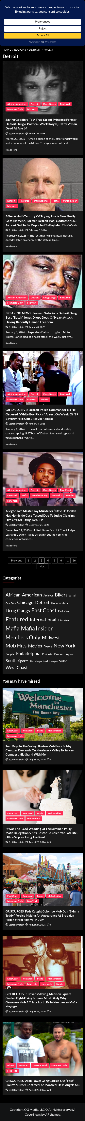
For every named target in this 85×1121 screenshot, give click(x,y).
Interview (63, 620)
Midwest (31, 109)
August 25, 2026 (37, 842)
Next (42, 566)
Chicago (25, 602)
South (11, 660)
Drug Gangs (49, 104)
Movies (44, 399)
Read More (11, 149)
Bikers (61, 594)
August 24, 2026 (37, 924)
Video (63, 661)
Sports (23, 661)
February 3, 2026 (38, 230)
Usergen (53, 661)
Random (59, 654)
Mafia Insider (70, 200)
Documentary (59, 603)
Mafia (56, 200)
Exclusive (63, 611)
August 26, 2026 (37, 759)
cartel (72, 595)
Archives (48, 595)
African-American (16, 104)
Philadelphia (28, 653)
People (10, 654)
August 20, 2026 (37, 1089)
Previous (16, 560)
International (41, 200)
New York (12, 500)
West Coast (17, 667)
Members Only (15, 109)
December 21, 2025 (39, 524)
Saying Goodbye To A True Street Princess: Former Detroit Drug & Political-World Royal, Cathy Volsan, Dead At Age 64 (42, 124)
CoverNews (33, 1114)
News (48, 646)
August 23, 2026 (37, 1011)
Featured (65, 104)
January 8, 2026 (37, 327)
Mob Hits (57, 495)
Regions (70, 654)
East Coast (65, 490)
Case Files (11, 603)
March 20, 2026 (37, 133)
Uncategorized (39, 661)
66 (74, 560)
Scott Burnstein (16, 133)
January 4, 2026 (37, 423)
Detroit (35, 104)
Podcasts (47, 654)
